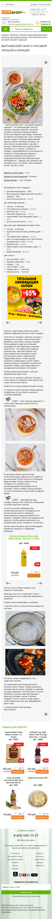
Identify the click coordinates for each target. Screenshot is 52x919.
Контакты (9, 4)
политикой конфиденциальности (14, 910)
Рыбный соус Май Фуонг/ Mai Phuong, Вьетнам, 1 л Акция (38, 734)
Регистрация (45, 4)
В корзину (34, 575)
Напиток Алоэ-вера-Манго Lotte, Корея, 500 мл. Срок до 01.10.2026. (24, 537)
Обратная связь (27, 840)
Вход (35, 4)
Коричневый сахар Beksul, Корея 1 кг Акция (13, 734)
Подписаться (26, 892)
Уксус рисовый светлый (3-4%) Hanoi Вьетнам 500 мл (13, 780)
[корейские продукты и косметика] (2, 8)
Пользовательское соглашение (26, 896)
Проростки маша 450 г (38, 777)
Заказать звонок (38, 14)
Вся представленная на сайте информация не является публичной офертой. (26, 846)
